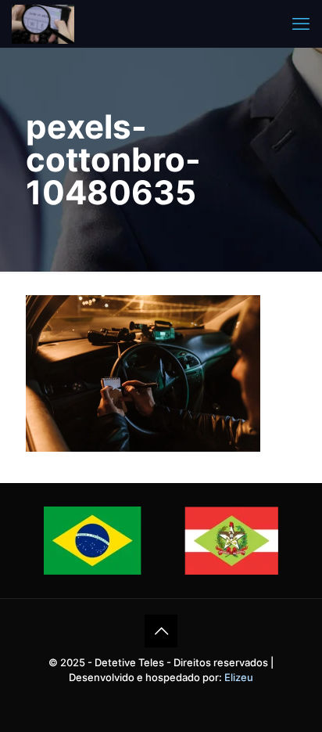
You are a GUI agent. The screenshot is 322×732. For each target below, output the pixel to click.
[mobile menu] (301, 23)
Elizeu (238, 677)
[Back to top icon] (161, 631)
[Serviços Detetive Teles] (43, 23)
